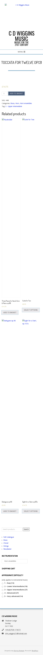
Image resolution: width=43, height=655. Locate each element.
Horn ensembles (26, 103)
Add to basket (16, 93)
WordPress (35, 651)
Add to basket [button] (9, 312)
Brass (12, 103)
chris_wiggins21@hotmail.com (16, 633)
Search (26, 529)
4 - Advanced (11, 593)
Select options (31, 310)
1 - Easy (9, 583)
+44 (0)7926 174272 (13, 630)
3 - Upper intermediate (13, 106)
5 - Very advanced (13, 596)
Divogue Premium (19, 651)
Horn (17, 103)
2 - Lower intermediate (15, 586)
